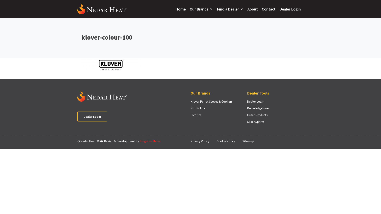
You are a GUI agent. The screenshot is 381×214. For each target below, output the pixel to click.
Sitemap (248, 141)
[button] (201, 9)
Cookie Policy (226, 141)
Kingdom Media (150, 141)
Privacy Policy (199, 141)
